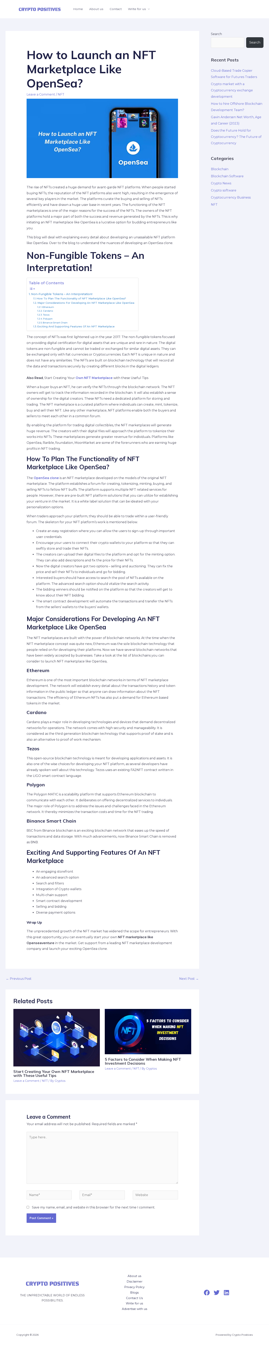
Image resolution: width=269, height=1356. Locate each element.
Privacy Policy (134, 1287)
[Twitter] (217, 1293)
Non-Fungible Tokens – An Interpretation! (61, 294)
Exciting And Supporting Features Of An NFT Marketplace (76, 326)
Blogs (134, 1292)
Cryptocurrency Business (231, 197)
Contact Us (134, 1298)
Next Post (189, 979)
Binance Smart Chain (55, 322)
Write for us (137, 9)
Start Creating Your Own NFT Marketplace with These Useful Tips (53, 1073)
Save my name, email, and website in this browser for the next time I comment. (93, 1207)
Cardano (48, 310)
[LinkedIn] (226, 1293)
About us (96, 9)
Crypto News (221, 183)
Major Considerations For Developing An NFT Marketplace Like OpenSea (85, 302)
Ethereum (48, 307)
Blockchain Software (227, 176)
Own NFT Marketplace (94, 378)
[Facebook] (207, 1293)
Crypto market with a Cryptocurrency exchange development (232, 90)
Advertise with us (134, 1309)
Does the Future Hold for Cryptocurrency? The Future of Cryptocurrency (236, 137)
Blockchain (219, 169)
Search (216, 34)
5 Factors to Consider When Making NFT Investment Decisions (143, 1061)
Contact (116, 9)
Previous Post (19, 979)
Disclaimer (134, 1281)
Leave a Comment (41, 94)
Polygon (48, 318)
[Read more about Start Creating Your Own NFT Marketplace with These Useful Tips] (56, 1037)
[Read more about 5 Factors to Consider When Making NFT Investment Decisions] (148, 1031)
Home (78, 9)
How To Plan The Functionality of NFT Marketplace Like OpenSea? (81, 298)
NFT (61, 94)
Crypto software (223, 190)
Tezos (46, 314)
